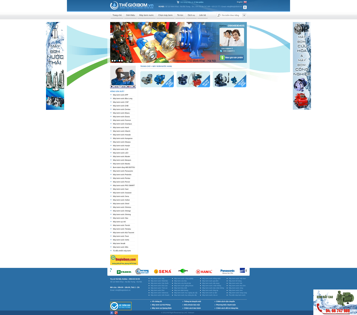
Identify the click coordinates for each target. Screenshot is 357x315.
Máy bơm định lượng (181, 290)
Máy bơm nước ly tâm (209, 293)
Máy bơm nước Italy (157, 278)
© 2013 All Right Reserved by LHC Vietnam (178, 313)
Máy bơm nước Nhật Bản (159, 281)
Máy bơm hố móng (235, 281)
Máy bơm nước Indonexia (159, 293)
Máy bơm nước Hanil (162, 66)
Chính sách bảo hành (192, 308)
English (240, 2)
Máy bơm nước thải (235, 283)
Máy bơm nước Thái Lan (159, 288)
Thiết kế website (202, 313)
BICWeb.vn (215, 313)
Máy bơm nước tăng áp (210, 290)
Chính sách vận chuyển (225, 301)
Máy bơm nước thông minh (211, 278)
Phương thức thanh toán (226, 305)
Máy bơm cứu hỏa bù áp (182, 283)
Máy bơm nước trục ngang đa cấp (185, 293)
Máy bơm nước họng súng (238, 293)
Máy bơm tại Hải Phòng (161, 305)
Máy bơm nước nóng (236, 288)
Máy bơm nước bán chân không (213, 288)
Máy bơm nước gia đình (210, 281)
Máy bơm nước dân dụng (210, 283)
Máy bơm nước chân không (211, 285)
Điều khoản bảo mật (192, 305)
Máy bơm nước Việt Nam (237, 278)
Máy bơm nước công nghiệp (183, 278)
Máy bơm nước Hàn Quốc (160, 283)
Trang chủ (145, 66)
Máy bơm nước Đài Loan (159, 285)
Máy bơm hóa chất (180, 288)
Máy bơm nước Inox (236, 290)
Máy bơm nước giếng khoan (183, 285)
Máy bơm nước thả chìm (237, 285)
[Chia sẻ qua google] (116, 314)
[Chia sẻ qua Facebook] (112, 314)
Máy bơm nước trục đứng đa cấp (185, 295)
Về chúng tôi (157, 301)
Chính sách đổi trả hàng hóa (227, 308)
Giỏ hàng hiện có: (191, 2)
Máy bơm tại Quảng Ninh (162, 308)
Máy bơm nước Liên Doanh (160, 295)
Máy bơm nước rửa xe (210, 295)
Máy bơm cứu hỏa (180, 281)
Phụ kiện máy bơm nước (237, 295)
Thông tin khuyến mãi (192, 301)
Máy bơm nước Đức (158, 290)
